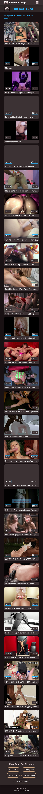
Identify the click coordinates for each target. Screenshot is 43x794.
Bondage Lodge (17, 2)
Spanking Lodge (29, 775)
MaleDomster (13, 775)
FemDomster (13, 769)
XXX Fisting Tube (21, 781)
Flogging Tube (29, 769)
